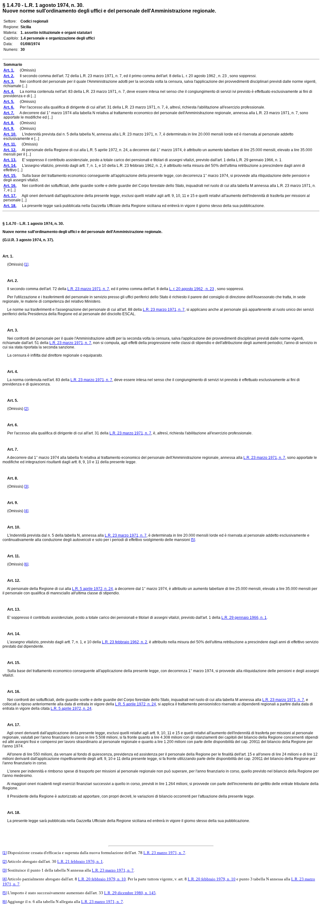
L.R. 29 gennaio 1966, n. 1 (244, 617)
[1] (26, 264)
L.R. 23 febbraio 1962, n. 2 (124, 642)
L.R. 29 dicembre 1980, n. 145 (130, 892)
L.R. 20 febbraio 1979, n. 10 (102, 879)
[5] (193, 540)
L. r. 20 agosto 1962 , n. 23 (191, 289)
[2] (26, 408)
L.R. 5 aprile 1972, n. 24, (93, 589)
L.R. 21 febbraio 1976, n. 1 (80, 861)
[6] (26, 564)
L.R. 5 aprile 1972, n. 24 (135, 704)
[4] (26, 511)
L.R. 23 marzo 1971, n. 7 (88, 289)
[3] (26, 486)
